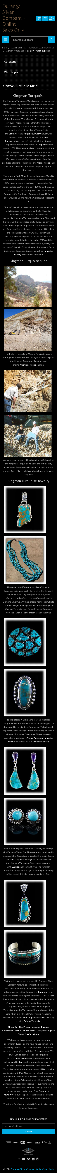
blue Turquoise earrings (21, 859)
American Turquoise (29, 364)
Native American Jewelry (37, 741)
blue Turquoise (42, 155)
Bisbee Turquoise (36, 1051)
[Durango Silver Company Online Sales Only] (28, 1151)
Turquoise (42, 144)
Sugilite (15, 866)
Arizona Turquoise (32, 1021)
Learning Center (14, 1062)
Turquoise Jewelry (19, 1058)
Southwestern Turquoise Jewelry (25, 133)
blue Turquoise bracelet (34, 1017)
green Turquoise (45, 162)
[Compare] (45, 18)
